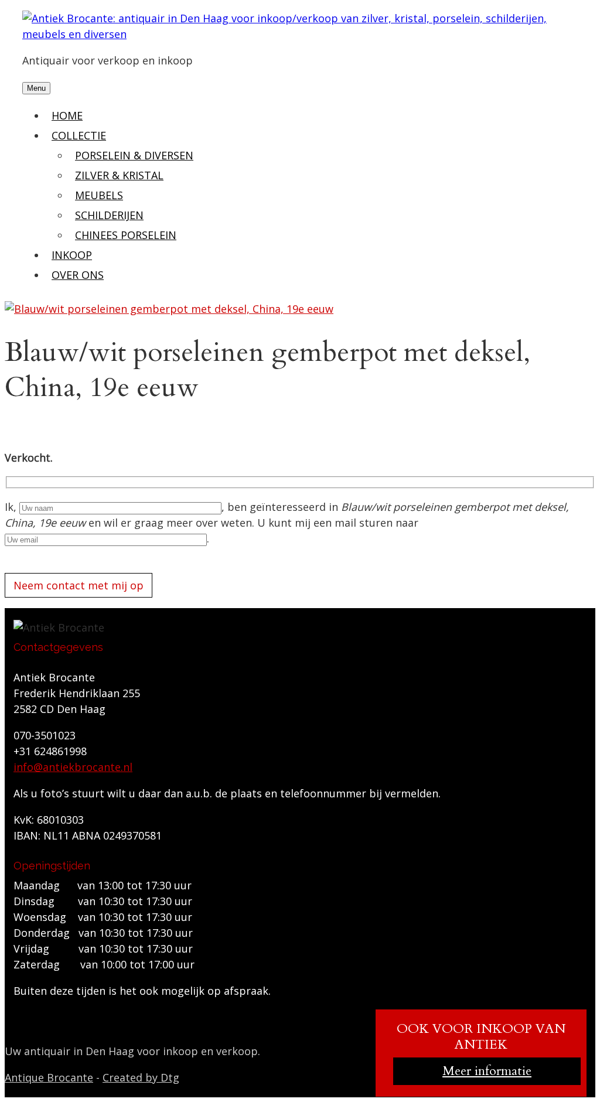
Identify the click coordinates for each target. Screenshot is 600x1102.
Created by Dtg (141, 1077)
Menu (36, 88)
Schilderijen (109, 215)
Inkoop (72, 255)
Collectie (79, 135)
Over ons (78, 275)
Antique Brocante (49, 1077)
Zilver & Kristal (119, 175)
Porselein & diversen (134, 155)
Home (67, 115)
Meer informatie (486, 1071)
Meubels (99, 195)
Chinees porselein (125, 235)
